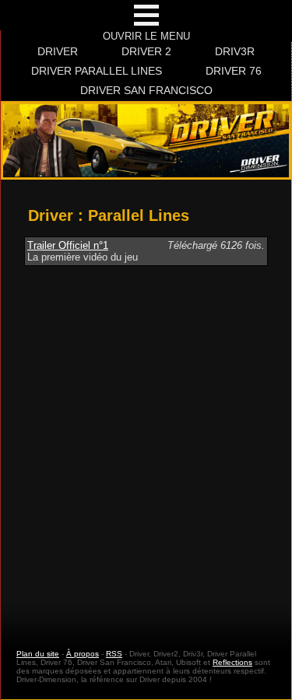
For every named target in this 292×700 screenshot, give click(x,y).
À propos (82, 653)
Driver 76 (234, 71)
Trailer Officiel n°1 (67, 245)
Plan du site (37, 653)
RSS (114, 653)
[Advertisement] (146, 443)
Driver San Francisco (146, 90)
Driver (57, 51)
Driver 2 (146, 51)
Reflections (232, 662)
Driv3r (235, 51)
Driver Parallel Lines (96, 71)
